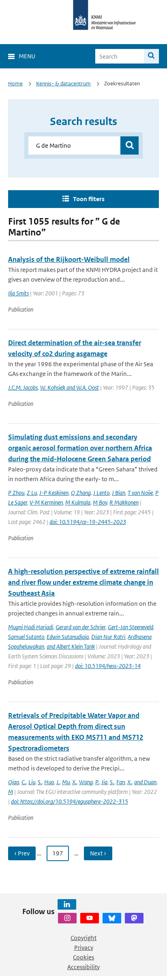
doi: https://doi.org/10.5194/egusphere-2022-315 (69, 801)
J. (58, 782)
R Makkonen (124, 502)
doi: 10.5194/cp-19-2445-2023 (87, 522)
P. (97, 782)
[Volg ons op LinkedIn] (67, 904)
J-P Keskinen (54, 492)
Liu (31, 782)
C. (23, 782)
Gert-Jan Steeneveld (130, 627)
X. (74, 782)
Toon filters (89, 199)
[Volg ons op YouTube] (90, 918)
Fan (120, 782)
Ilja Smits (18, 293)
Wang (86, 782)
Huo (49, 782)
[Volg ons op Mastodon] (134, 918)
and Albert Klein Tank (71, 646)
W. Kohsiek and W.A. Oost (69, 387)
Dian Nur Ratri (108, 637)
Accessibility (83, 967)
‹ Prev (22, 853)
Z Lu (32, 492)
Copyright (83, 938)
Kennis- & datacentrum (63, 83)
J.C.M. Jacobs (23, 387)
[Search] (151, 56)
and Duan (145, 782)
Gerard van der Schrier (80, 627)
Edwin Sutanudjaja (68, 637)
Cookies (83, 957)
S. (40, 782)
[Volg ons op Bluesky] (112, 918)
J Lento (101, 492)
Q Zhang (81, 492)
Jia (104, 782)
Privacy (83, 947)
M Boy (100, 502)
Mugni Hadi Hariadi (30, 627)
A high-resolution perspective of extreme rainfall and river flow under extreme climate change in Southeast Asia (83, 582)
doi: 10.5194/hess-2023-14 (108, 666)
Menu (27, 56)
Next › (98, 853)
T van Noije (140, 492)
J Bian (118, 492)
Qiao (13, 782)
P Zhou (16, 492)
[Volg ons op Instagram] (67, 918)
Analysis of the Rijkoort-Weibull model (69, 259)
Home (15, 83)
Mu (66, 782)
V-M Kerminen (46, 502)
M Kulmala (77, 502)
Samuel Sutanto (26, 637)
